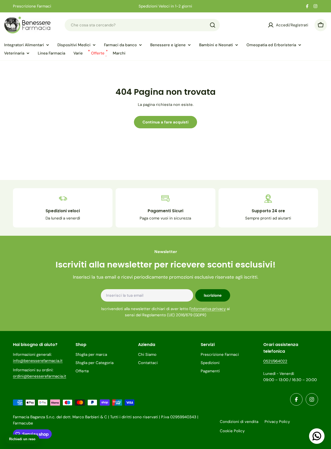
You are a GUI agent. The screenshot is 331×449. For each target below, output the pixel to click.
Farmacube (23, 423)
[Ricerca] (212, 25)
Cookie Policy (232, 431)
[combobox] (142, 25)
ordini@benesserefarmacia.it (39, 376)
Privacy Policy (277, 421)
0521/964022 (275, 361)
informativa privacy (208, 308)
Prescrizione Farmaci (32, 6)
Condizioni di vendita (239, 421)
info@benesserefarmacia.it (38, 360)
